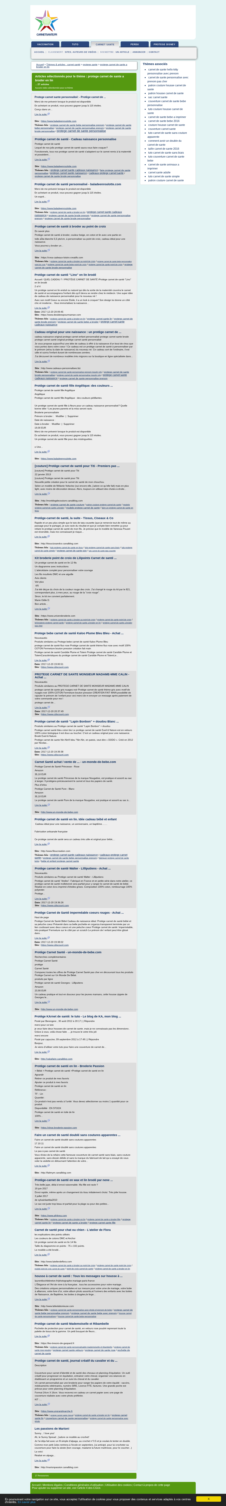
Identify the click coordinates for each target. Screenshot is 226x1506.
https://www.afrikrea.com (54, 1215)
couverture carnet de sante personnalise (66, 1418)
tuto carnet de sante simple (164, 176)
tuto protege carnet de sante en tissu (66, 547)
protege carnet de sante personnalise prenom (80, 128)
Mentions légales (53, 1485)
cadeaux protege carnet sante (106, 173)
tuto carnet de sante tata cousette (102, 551)
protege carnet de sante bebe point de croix (67, 264)
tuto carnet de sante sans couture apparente (167, 134)
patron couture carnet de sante (166, 180)
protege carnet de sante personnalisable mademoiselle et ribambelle (81, 1347)
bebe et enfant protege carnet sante (60, 861)
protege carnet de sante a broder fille (103, 1219)
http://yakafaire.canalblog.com (56, 1058)
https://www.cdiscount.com (55, 667)
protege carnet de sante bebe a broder (78, 321)
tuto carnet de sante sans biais (166, 152)
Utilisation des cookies (118, 1485)
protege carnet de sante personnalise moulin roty (79, 375)
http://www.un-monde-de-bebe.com (59, 812)
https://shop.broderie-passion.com (59, 1127)
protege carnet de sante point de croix (105, 264)
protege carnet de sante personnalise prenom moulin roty (76, 372)
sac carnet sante (157, 97)
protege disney (164, 44)
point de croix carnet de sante (80, 1269)
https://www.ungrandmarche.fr (57, 1411)
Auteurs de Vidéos (84, 52)
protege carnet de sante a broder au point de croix (72, 261)
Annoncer (139, 52)
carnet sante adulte (159, 172)
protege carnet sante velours (68, 1350)
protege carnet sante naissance (68, 173)
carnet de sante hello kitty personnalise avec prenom (163, 71)
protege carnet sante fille (102, 1222)
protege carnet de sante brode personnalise (58, 176)
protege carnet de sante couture (67, 504)
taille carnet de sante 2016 (163, 148)
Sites (68, 52)
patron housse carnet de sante (166, 93)
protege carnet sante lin (99, 318)
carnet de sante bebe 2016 (164, 121)
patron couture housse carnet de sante (166, 87)
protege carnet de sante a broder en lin (67, 212)
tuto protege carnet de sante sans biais (102, 547)
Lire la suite (41, 114)
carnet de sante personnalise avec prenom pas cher (167, 79)
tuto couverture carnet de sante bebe (165, 158)
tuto (75, 44)
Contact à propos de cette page (152, 1485)
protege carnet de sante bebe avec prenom (94, 1313)
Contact (154, 52)
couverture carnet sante (162, 129)
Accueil (39, 52)
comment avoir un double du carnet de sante (164, 142)
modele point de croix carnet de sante (50, 1269)
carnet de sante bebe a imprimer (167, 117)
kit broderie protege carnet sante (49, 623)
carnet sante (105, 44)
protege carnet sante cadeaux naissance (74, 170)
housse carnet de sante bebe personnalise (77, 1316)
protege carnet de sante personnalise (81, 131)
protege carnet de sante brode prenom (69, 215)
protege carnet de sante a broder (70, 1222)
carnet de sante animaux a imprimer (163, 166)
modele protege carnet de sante (83, 507)
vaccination (45, 44)
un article (122, 52)
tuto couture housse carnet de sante (165, 111)
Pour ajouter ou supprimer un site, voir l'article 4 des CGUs (66, 1488)
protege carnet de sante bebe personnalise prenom (77, 125)
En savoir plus (27, 1502)
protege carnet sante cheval (61, 1415)
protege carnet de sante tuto (72, 550)
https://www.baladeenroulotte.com (58, 121)
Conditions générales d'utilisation (83, 1485)
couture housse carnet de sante (166, 125)
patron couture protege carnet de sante (103, 505)
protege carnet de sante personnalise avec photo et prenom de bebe (81, 1310)
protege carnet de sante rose (100, 1350)
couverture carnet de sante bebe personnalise (166, 103)
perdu (135, 44)
